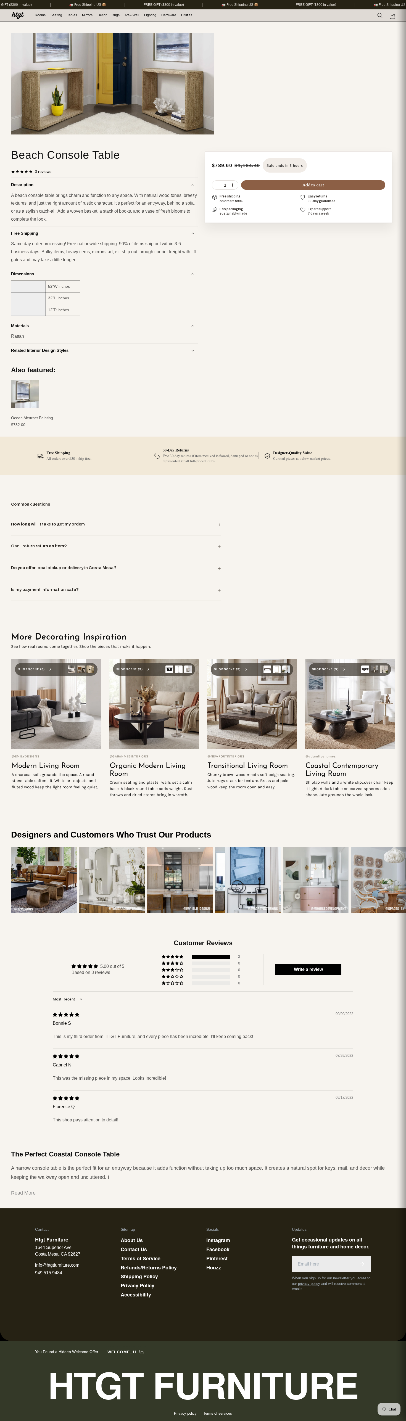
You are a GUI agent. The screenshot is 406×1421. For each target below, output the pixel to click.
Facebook (218, 1249)
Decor (102, 15)
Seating (56, 15)
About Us (132, 1240)
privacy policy (309, 1284)
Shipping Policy (139, 1276)
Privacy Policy (137, 1285)
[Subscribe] (362, 1264)
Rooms (40, 15)
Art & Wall (132, 15)
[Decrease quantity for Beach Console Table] (218, 185)
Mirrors (87, 15)
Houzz (213, 1267)
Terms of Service (140, 1258)
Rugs (116, 15)
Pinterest (217, 1258)
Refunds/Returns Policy (149, 1267)
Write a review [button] (308, 969)
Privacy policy (185, 1413)
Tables (72, 15)
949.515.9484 (48, 1273)
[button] (40, 15)
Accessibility (136, 1294)
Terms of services (217, 1413)
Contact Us (134, 1249)
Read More (23, 1193)
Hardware (168, 15)
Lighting (150, 15)
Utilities (186, 15)
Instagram (218, 1240)
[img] (66, 1014)
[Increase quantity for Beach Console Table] (232, 185)
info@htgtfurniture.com (57, 1265)
